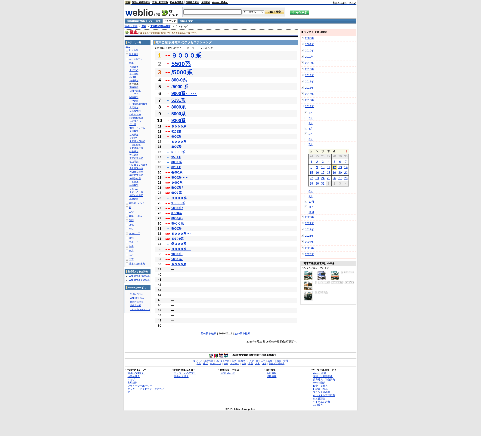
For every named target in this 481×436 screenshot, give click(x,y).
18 (328, 172)
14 (346, 167)
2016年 (309, 87)
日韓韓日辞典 (192, 2)
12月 (311, 212)
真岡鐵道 (133, 107)
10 (322, 167)
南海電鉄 (133, 87)
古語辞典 (205, 2)
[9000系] (308, 279)
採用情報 (271, 376)
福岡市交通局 (136, 195)
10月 (311, 201)
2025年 (309, 248)
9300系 (178, 120)
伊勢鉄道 (133, 151)
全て (128, 46)
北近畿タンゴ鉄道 (138, 165)
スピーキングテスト (140, 309)
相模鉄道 (133, 80)
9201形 (176, 131)
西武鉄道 (133, 67)
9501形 (176, 157)
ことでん (133, 188)
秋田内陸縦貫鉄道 (138, 104)
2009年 (309, 44)
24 (322, 178)
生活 (131, 229)
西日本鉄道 (135, 90)
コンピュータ (136, 58)
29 (311, 183)
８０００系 (178, 141)
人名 (131, 255)
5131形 (178, 100)
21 (346, 172)
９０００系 (186, 55)
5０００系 (178, 152)
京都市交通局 (136, 158)
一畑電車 (133, 182)
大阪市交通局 (136, 171)
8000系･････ (180, 177)
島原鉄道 (133, 199)
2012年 (309, 62)
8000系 (178, 106)
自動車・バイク (137, 203)
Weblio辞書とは (136, 373)
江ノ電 (132, 124)
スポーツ (133, 242)
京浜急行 (133, 70)
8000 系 (176, 162)
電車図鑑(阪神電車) (160, 26)
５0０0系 (177, 238)
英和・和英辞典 (160, 2)
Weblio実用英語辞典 (139, 280)
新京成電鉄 (135, 111)
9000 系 (176, 192)
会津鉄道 (133, 101)
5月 (311, 133)
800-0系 (179, 79)
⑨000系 (176, 172)
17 (322, 172)
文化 (131, 224)
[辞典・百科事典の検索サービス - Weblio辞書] (142, 14)
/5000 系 (179, 86)
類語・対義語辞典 (141, 2)
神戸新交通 (135, 178)
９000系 (176, 182)
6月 (311, 139)
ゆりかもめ (135, 114)
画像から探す (186, 21)
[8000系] (334, 279)
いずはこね (135, 121)
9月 (311, 196)
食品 (131, 250)
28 (346, 178)
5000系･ (177, 228)
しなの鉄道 (135, 144)
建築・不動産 (136, 216)
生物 (131, 246)
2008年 (309, 38)
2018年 (309, 100)
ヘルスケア (134, 233)
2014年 (309, 75)
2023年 (309, 235)
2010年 (309, 50)
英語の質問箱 (136, 301)
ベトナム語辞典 (321, 401)
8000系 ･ (177, 218)
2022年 (309, 229)
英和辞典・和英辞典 (324, 379)
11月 (311, 206)
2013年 (309, 69)
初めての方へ (339, 2)
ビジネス (133, 50)
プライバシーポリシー (140, 385)
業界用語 (133, 54)
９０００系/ (179, 198)
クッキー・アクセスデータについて (146, 391)
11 (328, 167)
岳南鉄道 (133, 134)
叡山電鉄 (133, 161)
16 (317, 172)
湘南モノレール (137, 128)
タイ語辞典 (319, 398)
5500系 (181, 63)
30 (317, 183)
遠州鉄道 (133, 131)
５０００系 (178, 126)
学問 (131, 220)
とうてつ (133, 94)
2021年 (309, 223)
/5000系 (182, 72)
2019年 (309, 106)
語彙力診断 (135, 305)
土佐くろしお (136, 192)
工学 (131, 211)
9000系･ (177, 254)
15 (311, 172)
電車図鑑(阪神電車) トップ (139, 21)
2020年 (309, 217)
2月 (311, 118)
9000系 (176, 136)
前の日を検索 (208, 333)
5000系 (178, 113)
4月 (311, 128)
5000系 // (177, 208)
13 (340, 167)
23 (317, 178)
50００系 (177, 223)
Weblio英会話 (137, 298)
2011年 (309, 56)
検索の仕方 (134, 376)
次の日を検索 (242, 333)
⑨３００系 (178, 243)
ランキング (170, 21)
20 (340, 172)
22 (311, 178)
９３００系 (178, 264)
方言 (131, 259)
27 (340, 178)
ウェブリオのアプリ (185, 373)
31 (322, 183)
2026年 (309, 254)
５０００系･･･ (181, 233)
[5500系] (321, 279)
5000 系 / (177, 259)
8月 (311, 191)
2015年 (309, 81)
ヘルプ (352, 2)
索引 (158, 21)
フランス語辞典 (321, 392)
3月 (311, 123)
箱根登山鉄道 (136, 117)
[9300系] (308, 289)
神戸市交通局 (136, 175)
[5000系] (347, 282)
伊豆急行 (133, 138)
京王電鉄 (133, 73)
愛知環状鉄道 (136, 148)
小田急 (132, 77)
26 (334, 178)
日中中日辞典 (177, 2)
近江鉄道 (133, 155)
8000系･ (177, 146)
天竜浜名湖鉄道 (137, 141)
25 (328, 178)
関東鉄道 (133, 97)
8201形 (176, 167)
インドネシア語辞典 (324, 395)
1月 (311, 112)
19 (334, 172)
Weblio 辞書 (131, 26)
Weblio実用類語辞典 (139, 276)
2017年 (309, 93)
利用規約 (132, 382)
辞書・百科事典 (137, 263)
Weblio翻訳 (319, 382)
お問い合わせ (227, 373)
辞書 (128, 2)
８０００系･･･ (181, 249)
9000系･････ (184, 93)
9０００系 (178, 203)
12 (334, 167)
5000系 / (177, 187)
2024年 (309, 241)
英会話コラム (136, 294)
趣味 (131, 237)
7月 (311, 144)
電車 (143, 26)
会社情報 (271, 373)
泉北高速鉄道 (136, 168)
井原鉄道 (133, 185)
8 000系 (176, 213)
